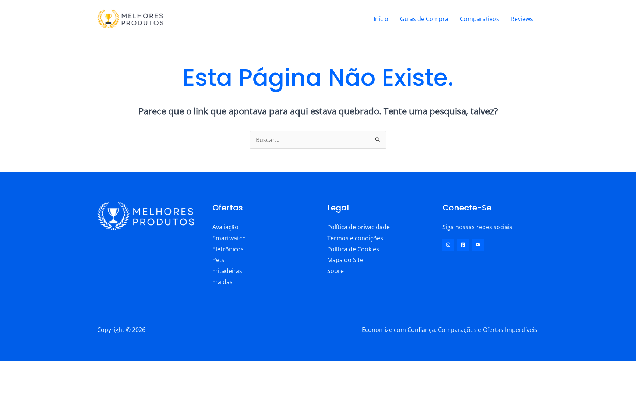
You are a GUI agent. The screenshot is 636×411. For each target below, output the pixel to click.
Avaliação (225, 227)
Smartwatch (229, 238)
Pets (218, 260)
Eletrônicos (228, 249)
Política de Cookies (353, 249)
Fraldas (222, 282)
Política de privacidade (358, 227)
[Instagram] (448, 245)
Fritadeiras (227, 271)
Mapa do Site (345, 260)
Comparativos (479, 19)
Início (381, 19)
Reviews (522, 19)
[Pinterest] (463, 245)
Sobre (335, 271)
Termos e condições (355, 238)
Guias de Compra (424, 19)
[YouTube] (478, 245)
